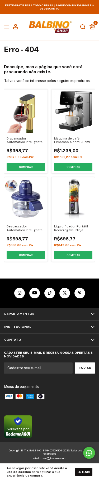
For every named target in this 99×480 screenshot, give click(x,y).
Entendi (84, 471)
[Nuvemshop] (49, 458)
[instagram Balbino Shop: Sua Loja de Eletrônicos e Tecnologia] (19, 293)
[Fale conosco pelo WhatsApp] (89, 453)
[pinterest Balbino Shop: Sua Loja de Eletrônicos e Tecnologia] (79, 293)
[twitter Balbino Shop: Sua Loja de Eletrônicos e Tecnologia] (64, 293)
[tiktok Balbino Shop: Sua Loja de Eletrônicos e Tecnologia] (49, 293)
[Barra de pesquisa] (82, 27)
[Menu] (7, 27)
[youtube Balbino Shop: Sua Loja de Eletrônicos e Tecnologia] (34, 293)
